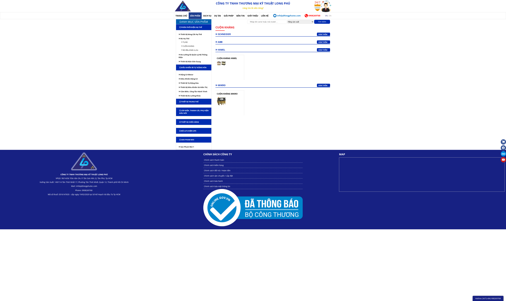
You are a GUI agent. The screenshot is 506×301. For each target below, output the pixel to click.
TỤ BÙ (185, 42)
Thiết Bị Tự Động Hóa (189, 83)
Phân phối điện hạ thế (191, 27)
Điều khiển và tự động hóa (193, 67)
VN (326, 15)
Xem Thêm (322, 34)
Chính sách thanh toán (214, 160)
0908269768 (314, 15)
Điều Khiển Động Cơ (189, 79)
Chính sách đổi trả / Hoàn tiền (217, 170)
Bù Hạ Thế (184, 38)
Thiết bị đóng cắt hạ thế (191, 34)
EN (330, 15)
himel (221, 49)
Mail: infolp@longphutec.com (84, 186)
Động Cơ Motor (186, 74)
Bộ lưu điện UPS (188, 131)
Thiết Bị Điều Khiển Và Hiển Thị (193, 87)
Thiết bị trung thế (189, 101)
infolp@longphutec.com (289, 15)
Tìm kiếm (322, 21)
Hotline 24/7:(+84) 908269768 (488, 298)
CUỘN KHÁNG (188, 46)
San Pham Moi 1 (187, 147)
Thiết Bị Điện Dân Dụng (190, 61)
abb (219, 42)
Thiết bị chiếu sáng (190, 122)
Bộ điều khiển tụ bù (190, 50)
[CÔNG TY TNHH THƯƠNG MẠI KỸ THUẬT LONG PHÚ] (183, 6)
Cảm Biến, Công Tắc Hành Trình (193, 91)
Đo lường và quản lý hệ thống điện (193, 55)
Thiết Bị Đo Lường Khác (190, 96)
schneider (224, 34)
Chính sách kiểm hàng (214, 165)
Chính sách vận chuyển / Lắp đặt (218, 176)
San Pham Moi (187, 139)
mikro (221, 85)
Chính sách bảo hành (213, 181)
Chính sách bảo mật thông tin (217, 186)
